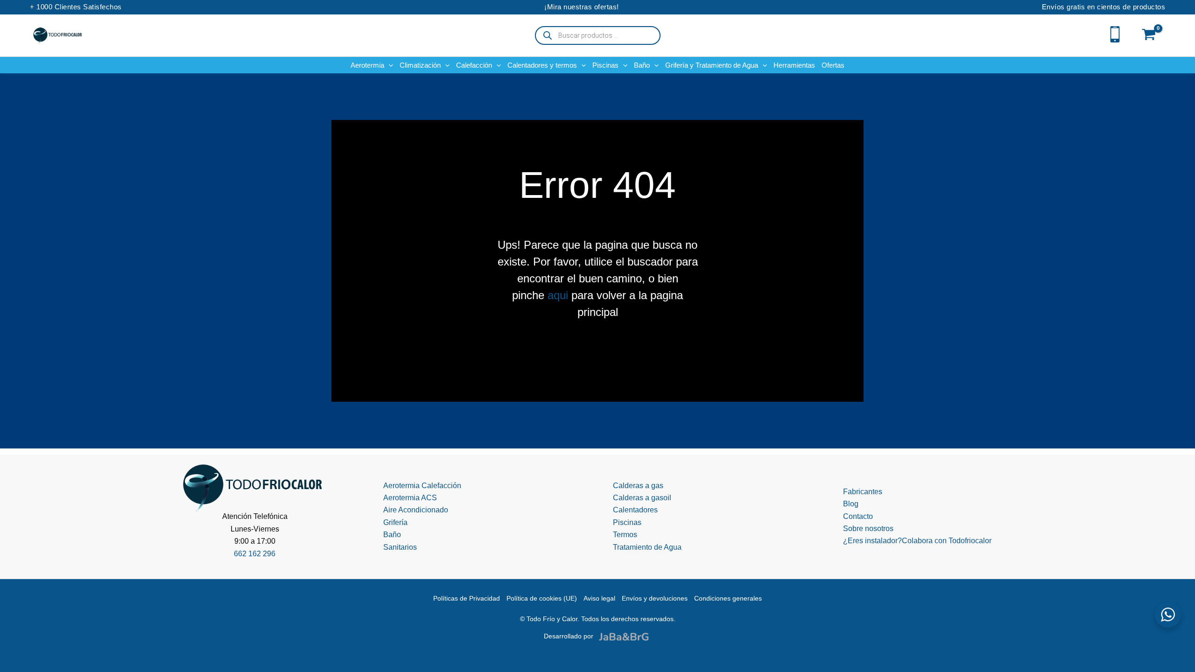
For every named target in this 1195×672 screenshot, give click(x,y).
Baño (392, 535)
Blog (850, 504)
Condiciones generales (728, 598)
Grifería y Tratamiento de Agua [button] (711, 65)
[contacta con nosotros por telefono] (1115, 33)
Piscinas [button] (605, 65)
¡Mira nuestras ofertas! (581, 7)
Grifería (395, 522)
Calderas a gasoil (642, 498)
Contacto (858, 516)
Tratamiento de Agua (647, 547)
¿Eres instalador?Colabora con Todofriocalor (917, 541)
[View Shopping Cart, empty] (1149, 35)
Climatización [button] (420, 65)
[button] (388, 65)
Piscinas (627, 522)
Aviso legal (599, 598)
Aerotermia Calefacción (422, 486)
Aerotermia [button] (367, 65)
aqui (558, 295)
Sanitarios (400, 547)
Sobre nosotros (868, 528)
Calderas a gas (638, 486)
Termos (625, 535)
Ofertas (833, 65)
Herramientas (794, 65)
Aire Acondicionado (415, 510)
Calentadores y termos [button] (542, 65)
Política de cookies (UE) (541, 598)
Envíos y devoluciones (655, 598)
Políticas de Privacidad (466, 598)
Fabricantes (862, 492)
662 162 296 (254, 554)
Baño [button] (642, 65)
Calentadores (635, 510)
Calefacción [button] (474, 65)
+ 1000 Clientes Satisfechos (76, 7)
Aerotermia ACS (410, 498)
